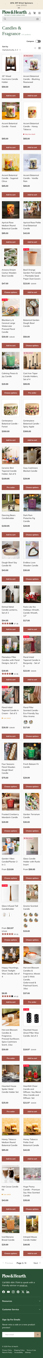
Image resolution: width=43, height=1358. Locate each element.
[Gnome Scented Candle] (32, 893)
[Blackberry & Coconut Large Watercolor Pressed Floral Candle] (11, 307)
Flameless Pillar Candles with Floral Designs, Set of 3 (11, 660)
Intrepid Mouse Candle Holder (30, 1238)
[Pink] (36, 915)
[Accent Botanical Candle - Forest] (11, 111)
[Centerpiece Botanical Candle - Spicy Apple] (32, 408)
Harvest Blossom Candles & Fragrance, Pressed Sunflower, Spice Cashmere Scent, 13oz (11, 1037)
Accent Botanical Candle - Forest (9, 125)
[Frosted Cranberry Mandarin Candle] (11, 802)
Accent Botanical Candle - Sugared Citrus (10, 178)
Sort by (5, 46)
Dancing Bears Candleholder (8, 516)
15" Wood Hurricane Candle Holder (10, 79)
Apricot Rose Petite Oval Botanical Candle (32, 225)
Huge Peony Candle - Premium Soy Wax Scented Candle (31, 1191)
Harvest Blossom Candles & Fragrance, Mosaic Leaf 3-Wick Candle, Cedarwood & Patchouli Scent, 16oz (31, 978)
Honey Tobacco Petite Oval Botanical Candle (31, 1142)
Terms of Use (31, 1350)
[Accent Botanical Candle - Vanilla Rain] (32, 163)
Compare (30, 41)
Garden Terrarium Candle (31, 816)
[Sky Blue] (36, 920)
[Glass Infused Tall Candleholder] (11, 893)
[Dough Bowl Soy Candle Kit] (11, 550)
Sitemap (28, 1352)
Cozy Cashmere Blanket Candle (30, 469)
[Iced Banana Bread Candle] (11, 1224)
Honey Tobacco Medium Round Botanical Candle (9, 1142)
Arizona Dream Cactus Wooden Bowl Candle (9, 273)
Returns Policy (7, 1352)
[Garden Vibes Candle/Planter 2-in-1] (11, 846)
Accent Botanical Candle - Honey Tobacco (31, 126)
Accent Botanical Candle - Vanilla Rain (31, 178)
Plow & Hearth (13, 1346)
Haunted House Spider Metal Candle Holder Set (10, 1089)
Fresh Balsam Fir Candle (31, 765)
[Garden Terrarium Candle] (32, 802)
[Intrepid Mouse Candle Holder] (32, 1224)
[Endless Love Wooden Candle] (32, 550)
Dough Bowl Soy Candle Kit (9, 564)
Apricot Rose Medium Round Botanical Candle (9, 225)
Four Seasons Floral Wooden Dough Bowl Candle (8, 768)
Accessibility (18, 1352)
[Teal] (9, 915)
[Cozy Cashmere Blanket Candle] (32, 455)
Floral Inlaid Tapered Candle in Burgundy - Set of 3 (31, 661)
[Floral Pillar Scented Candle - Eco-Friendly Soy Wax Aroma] (32, 695)
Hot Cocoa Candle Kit (10, 1188)
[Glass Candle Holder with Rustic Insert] (32, 846)
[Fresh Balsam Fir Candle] (32, 751)
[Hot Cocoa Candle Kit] (11, 1174)
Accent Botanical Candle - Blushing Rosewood (31, 79)
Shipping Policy (19, 1350)
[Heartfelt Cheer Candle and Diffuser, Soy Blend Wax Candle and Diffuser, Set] (32, 1073)
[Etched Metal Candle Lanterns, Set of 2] (11, 594)
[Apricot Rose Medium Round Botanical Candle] (11, 210)
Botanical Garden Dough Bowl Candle (31, 323)
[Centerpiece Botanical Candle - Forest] (11, 408)
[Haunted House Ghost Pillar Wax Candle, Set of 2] (32, 1017)
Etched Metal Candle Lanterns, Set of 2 (10, 610)
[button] (34, 13)
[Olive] (25, 926)
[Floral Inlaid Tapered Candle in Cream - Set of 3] (11, 695)
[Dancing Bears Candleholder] (11, 503)
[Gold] (4, 915)
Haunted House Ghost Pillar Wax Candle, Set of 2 (31, 1033)
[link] (8, 1263)
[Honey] (25, 920)
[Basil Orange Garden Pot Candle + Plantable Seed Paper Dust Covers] (32, 257)
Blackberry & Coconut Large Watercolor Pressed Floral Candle (8, 326)
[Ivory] (25, 722)
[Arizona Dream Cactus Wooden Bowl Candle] (11, 257)
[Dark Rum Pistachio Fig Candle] (32, 503)
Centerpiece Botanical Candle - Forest (10, 423)
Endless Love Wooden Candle (30, 564)
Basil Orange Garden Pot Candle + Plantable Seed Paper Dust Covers (32, 274)
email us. (24, 1285)
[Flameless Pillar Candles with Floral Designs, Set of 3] (11, 644)
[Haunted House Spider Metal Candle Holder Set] (11, 1073)
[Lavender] (31, 920)
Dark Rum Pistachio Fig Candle (29, 518)
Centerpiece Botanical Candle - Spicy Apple (31, 423)
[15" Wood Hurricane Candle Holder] (11, 63)
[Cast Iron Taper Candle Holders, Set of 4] (32, 361)
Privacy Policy (7, 1350)
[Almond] (31, 722)
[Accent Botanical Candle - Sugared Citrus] (11, 163)
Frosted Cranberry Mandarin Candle (10, 816)
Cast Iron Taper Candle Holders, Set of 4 (30, 376)
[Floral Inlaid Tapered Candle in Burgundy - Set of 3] (32, 644)
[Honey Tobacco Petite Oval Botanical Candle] (32, 1127)
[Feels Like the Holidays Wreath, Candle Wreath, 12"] (32, 594)
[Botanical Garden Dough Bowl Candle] (32, 307)
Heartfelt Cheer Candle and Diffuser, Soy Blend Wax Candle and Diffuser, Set (32, 1092)
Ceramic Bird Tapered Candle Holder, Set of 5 (9, 471)
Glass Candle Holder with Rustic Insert (31, 861)
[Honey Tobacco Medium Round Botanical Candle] (11, 1127)
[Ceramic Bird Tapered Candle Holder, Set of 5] (11, 455)
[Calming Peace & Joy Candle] (11, 361)
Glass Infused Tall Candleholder (10, 907)
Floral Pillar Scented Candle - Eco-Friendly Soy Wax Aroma (31, 712)
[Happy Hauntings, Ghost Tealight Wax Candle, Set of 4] (11, 955)
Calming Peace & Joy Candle (10, 375)
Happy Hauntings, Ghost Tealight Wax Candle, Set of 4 (11, 972)
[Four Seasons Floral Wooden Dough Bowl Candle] (11, 751)
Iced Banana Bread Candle (8, 1238)
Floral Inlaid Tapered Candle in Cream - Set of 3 (10, 710)
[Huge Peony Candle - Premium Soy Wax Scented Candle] (32, 1174)
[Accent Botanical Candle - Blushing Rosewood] (32, 63)
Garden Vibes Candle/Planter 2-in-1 (10, 861)
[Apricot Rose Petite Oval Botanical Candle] (32, 210)
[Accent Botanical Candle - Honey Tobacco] (32, 111)
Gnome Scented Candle (30, 907)
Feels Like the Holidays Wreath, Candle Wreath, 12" (31, 611)
